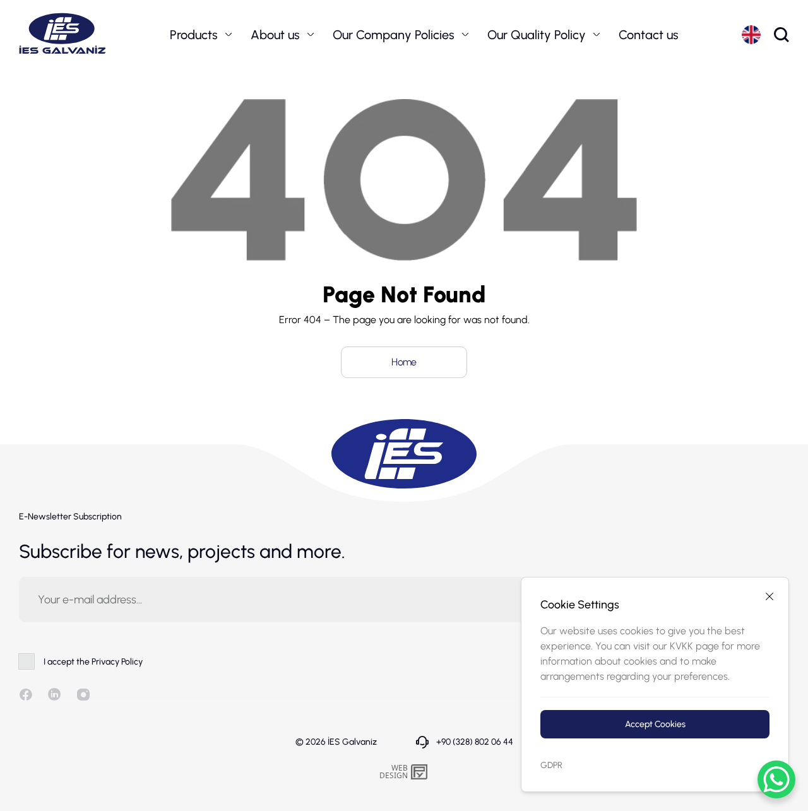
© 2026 (336, 742)
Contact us (649, 34)
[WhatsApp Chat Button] (776, 779)
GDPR (551, 765)
